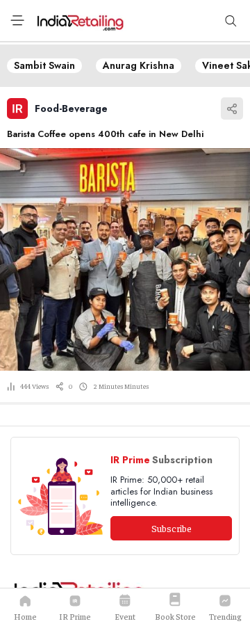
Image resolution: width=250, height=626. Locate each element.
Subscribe (171, 528)
